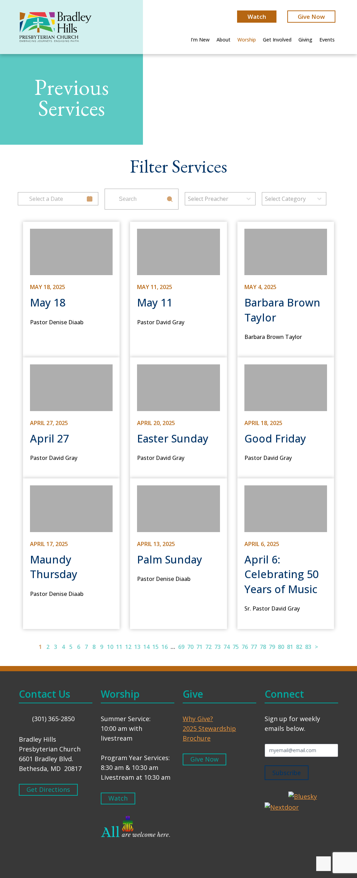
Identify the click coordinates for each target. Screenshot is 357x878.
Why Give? (198, 718)
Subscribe (286, 773)
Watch (257, 17)
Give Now (311, 17)
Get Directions (48, 789)
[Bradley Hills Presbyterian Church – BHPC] (55, 28)
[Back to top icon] (323, 863)
